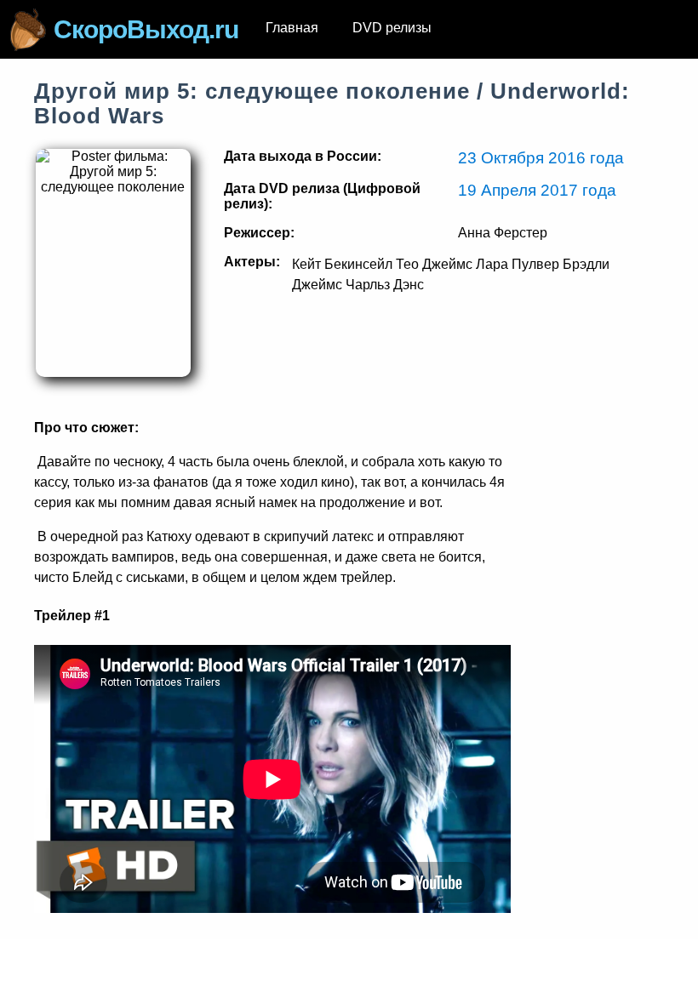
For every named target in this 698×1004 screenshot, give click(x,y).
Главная (292, 27)
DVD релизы (392, 27)
